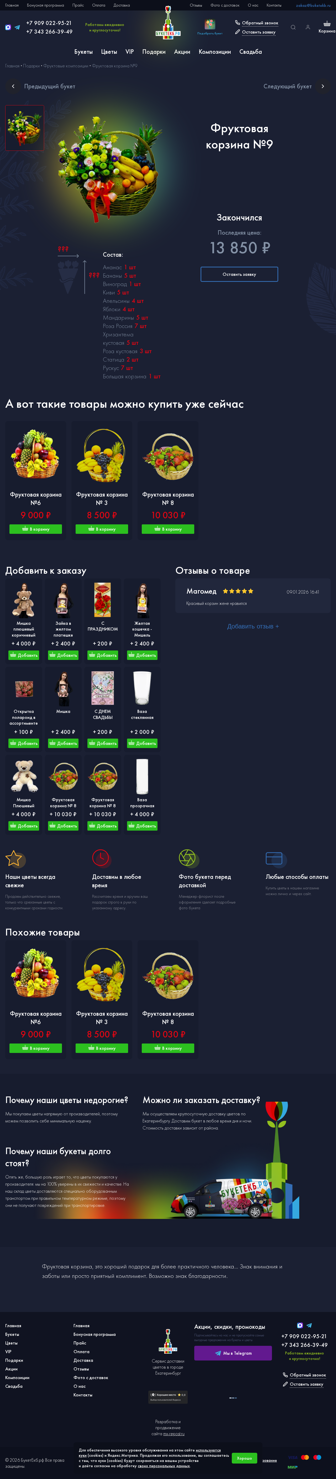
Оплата (98, 5)
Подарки (154, 51)
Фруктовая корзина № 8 (168, 498)
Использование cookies (263, 1463)
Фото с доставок (225, 5)
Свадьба (250, 51)
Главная (12, 5)
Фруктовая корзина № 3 (102, 498)
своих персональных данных (164, 1466)
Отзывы (196, 5)
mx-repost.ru (174, 1433)
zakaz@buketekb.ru (313, 5)
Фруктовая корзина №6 (36, 498)
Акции (182, 51)
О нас (253, 5)
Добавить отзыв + (253, 626)
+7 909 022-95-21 (49, 23)
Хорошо (244, 1458)
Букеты (83, 51)
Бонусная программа (45, 5)
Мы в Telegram (237, 1353)
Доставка (122, 5)
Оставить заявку (239, 274)
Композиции (215, 51)
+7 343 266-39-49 (49, 31)
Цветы (109, 51)
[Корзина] (327, 24)
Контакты (274, 5)
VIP (129, 51)
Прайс (78, 5)
